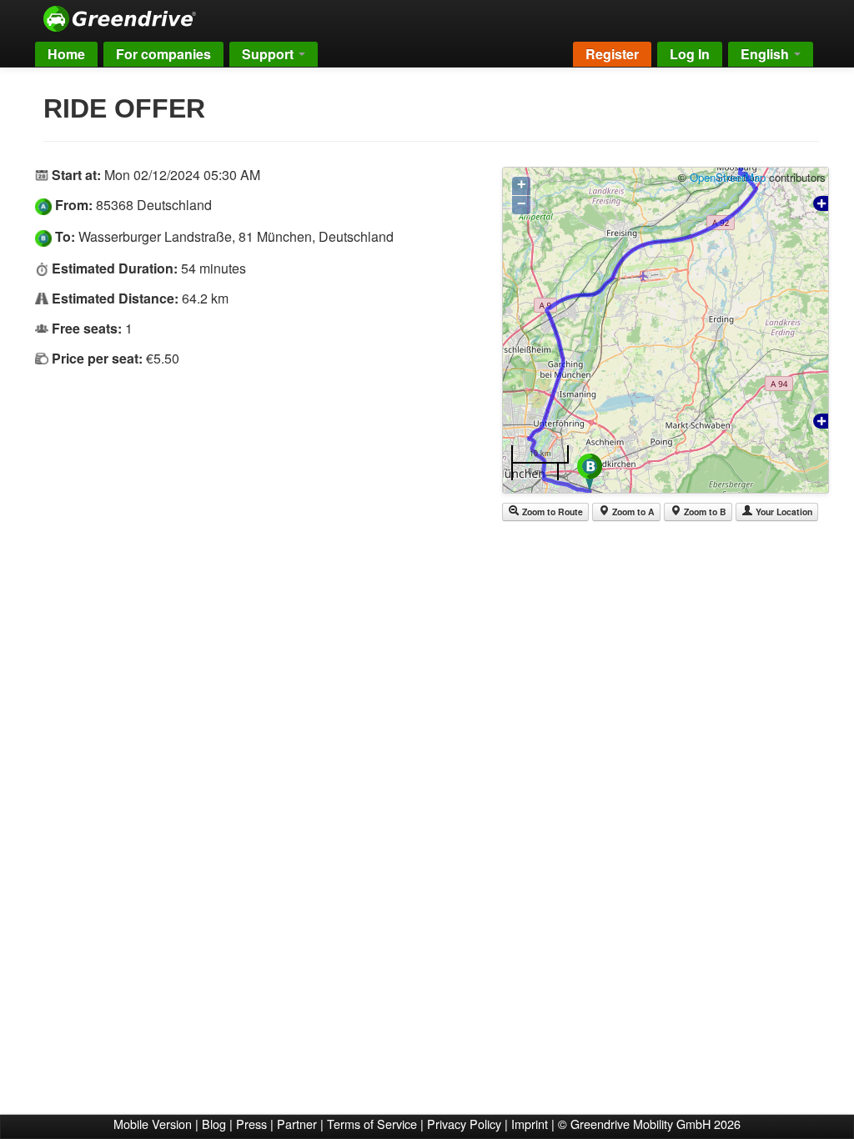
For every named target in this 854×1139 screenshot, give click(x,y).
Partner (297, 1123)
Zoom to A (632, 511)
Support (269, 53)
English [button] (766, 53)
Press (251, 1123)
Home (66, 53)
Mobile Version (152, 1123)
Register (612, 53)
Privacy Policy (464, 1123)
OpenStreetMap (728, 177)
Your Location (782, 511)
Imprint (529, 1123)
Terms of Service (372, 1123)
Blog (214, 1123)
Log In (690, 53)
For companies (163, 53)
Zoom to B (703, 511)
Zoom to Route (551, 511)
